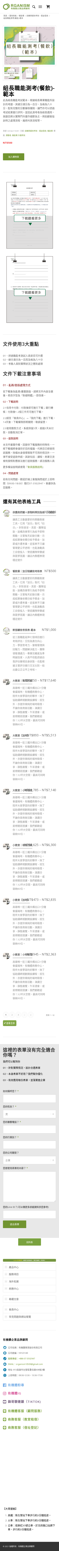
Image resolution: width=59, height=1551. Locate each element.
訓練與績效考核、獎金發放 (37, 15)
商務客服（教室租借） (24, 1419)
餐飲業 (21, 15)
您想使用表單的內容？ (15, 1168)
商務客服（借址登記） (24, 1427)
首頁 (5, 15)
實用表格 (13, 15)
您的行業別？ (11, 1137)
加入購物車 (13, 156)
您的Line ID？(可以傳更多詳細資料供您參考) (26, 1207)
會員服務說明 (35, 467)
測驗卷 (8, 135)
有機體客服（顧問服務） (26, 1411)
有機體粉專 (16, 1385)
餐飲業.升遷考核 (18, 135)
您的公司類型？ (11, 1152)
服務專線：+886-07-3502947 (21, 1358)
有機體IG (14, 1393)
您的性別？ (9, 1106)
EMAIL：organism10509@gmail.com (25, 1364)
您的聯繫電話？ (12, 1121)
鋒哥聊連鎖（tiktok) (24, 1402)
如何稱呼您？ (11, 1091)
